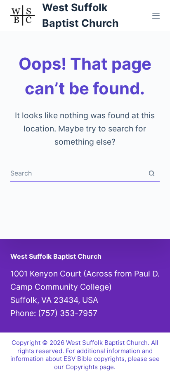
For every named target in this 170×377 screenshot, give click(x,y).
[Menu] (156, 15)
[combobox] (77, 173)
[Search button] (152, 173)
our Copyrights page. (85, 367)
